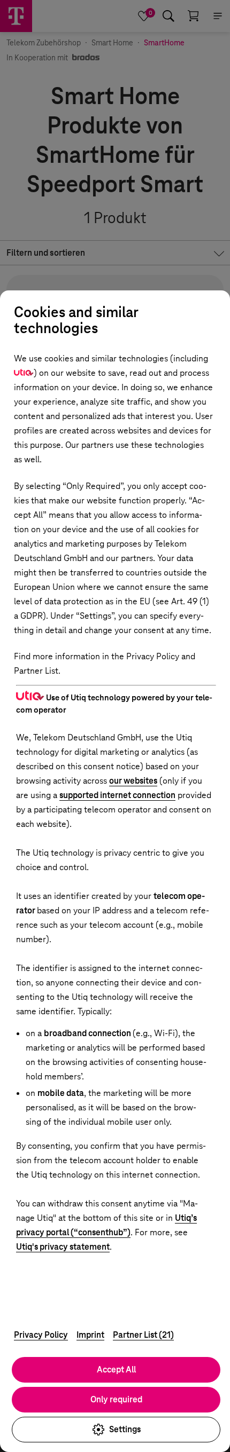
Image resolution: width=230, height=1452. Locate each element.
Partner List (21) (143, 1334)
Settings (125, 1429)
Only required (116, 1399)
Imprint (90, 1334)
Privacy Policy (41, 1334)
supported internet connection (117, 795)
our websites (133, 780)
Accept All (116, 1369)
